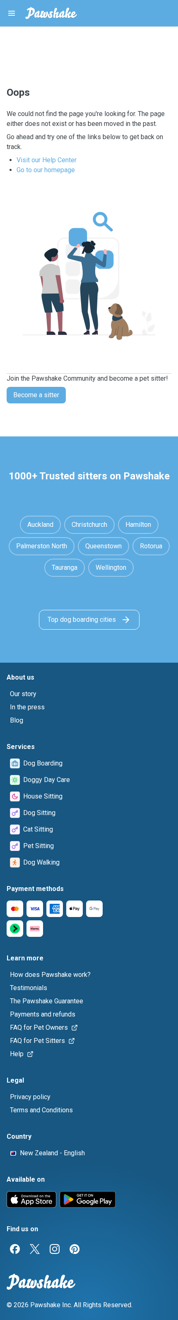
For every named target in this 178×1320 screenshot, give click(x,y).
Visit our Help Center (47, 160)
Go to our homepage (46, 170)
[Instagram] (54, 1249)
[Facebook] (15, 1249)
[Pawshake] (51, 13)
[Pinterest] (74, 1249)
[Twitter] (34, 1249)
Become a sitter (36, 395)
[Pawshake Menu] (12, 13)
